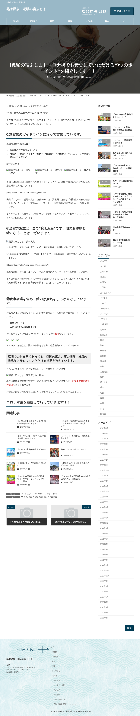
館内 (55, 494)
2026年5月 (104, 444)
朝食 (102, 345)
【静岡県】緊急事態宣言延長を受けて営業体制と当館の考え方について (75, 423)
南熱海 (103, 329)
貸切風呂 (53, 497)
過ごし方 (104, 382)
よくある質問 (26, 494)
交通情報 (104, 324)
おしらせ (56, 680)
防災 (102, 393)
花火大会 (104, 372)
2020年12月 (105, 571)
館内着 (103, 414)
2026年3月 (104, 455)
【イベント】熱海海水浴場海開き (31, 449)
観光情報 (56, 695)
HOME (54, 652)
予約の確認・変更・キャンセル (64, 704)
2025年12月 (105, 470)
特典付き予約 (123, 11)
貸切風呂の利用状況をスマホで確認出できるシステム (37, 279)
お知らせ (104, 272)
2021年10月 (105, 523)
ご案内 (54, 676)
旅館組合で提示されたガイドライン (32, 182)
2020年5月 (104, 602)
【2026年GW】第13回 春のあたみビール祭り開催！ (122, 168)
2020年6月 (104, 597)
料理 (102, 340)
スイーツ (104, 314)
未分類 (47, 494)
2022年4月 (104, 513)
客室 (53, 661)
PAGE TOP (134, 692)
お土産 (103, 266)
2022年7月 (104, 502)
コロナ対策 (38, 494)
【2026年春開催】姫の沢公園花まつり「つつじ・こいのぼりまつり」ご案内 (31, 478)
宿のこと (104, 335)
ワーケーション (59, 699)
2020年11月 (105, 576)
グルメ (103, 303)
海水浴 (103, 361)
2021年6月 (104, 539)
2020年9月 (104, 581)
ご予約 (103, 287)
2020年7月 (104, 592)
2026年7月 (104, 433)
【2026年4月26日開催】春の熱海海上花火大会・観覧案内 (123, 214)
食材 (102, 403)
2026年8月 (104, 428)
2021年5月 (104, 544)
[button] (26, 649)
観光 (102, 377)
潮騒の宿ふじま (41, 497)
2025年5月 (104, 476)
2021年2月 (104, 560)
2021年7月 (104, 534)
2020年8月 (104, 586)
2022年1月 (104, 518)
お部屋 (103, 277)
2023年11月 (105, 491)
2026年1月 (104, 465)
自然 (102, 366)
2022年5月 (104, 507)
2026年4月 (104, 449)
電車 (102, 398)
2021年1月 (104, 565)
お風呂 (103, 282)
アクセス (56, 690)
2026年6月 (104, 439)
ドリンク (104, 319)
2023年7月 (104, 497)
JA (124, 21)
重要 (102, 387)
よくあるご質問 (59, 685)
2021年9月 (104, 528)
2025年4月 (104, 481)
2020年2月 (104, 618)
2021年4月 (104, 549)
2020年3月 (104, 613)
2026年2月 (104, 460)
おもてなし (105, 261)
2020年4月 (104, 607)
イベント (104, 298)
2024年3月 (104, 486)
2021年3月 (104, 555)
